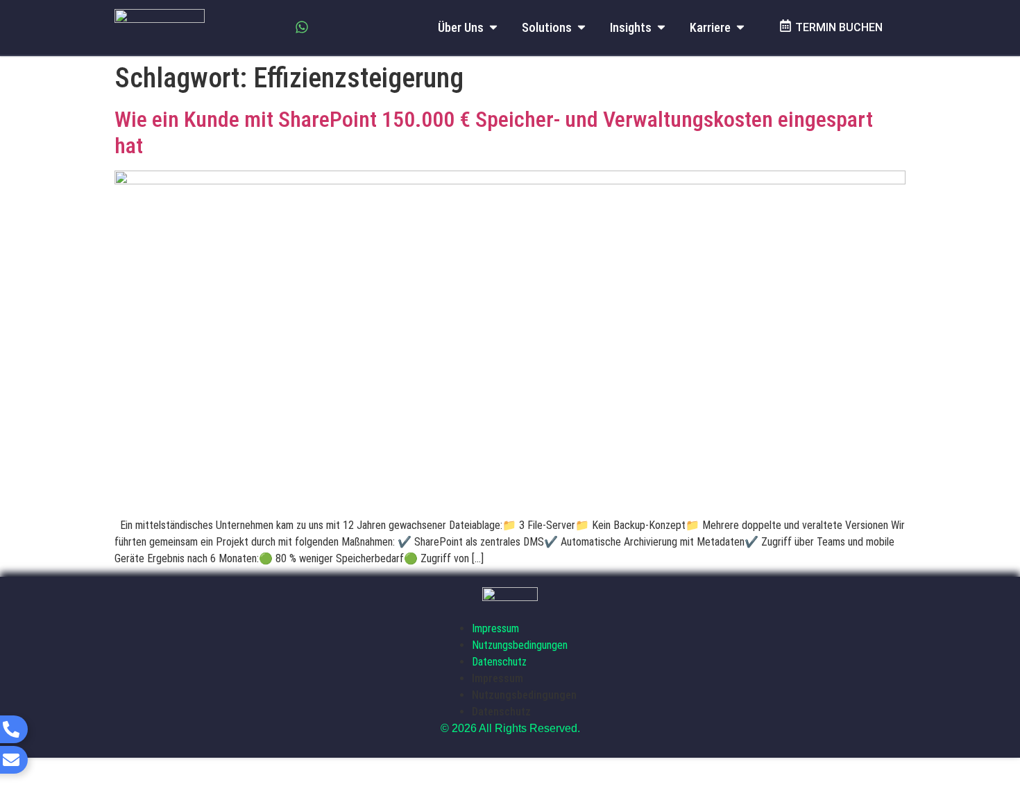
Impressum (495, 628)
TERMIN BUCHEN (839, 27)
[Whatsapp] (301, 27)
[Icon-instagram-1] (273, 27)
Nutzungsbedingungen (520, 645)
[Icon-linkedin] (244, 27)
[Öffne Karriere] (740, 27)
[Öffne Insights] (661, 27)
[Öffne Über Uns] (493, 27)
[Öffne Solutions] (581, 27)
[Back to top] (981, 746)
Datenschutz (499, 661)
